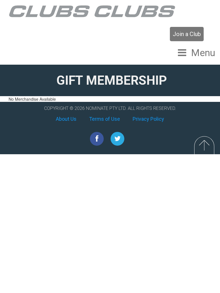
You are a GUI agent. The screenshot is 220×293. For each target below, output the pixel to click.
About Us (66, 119)
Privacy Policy (148, 119)
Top (204, 145)
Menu (203, 52)
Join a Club (187, 34)
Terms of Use (104, 119)
